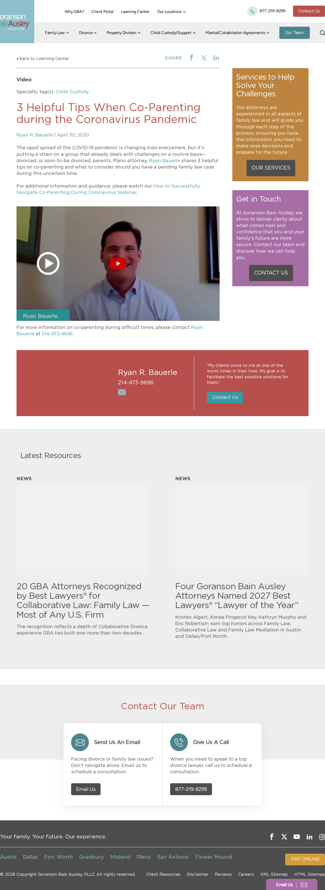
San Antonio (173, 857)
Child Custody (72, 92)
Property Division (121, 32)
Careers (246, 874)
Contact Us (309, 11)
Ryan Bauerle (164, 161)
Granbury (91, 857)
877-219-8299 (272, 10)
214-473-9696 (57, 334)
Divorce (86, 32)
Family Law (55, 32)
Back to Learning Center (44, 59)
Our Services (271, 168)
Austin (8, 857)
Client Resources (163, 874)
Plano (144, 857)
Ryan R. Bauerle (35, 135)
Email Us (85, 789)
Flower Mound (213, 857)
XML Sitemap (274, 874)
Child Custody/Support (171, 32)
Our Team (294, 33)
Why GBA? (74, 11)
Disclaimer (197, 874)
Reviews (223, 874)
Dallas (30, 857)
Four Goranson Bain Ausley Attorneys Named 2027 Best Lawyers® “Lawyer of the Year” (236, 596)
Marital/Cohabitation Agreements (235, 32)
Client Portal (102, 11)
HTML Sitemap (309, 874)
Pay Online (305, 859)
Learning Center (135, 11)
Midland (120, 857)
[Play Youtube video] (118, 263)
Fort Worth (58, 857)
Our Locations (169, 11)
